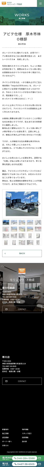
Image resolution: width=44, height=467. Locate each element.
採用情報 (25, 437)
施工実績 (5, 433)
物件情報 (25, 429)
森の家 (24, 441)
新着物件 (5, 429)
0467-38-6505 (25, 464)
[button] (39, 203)
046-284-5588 (26, 458)
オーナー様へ (7, 441)
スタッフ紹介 (27, 433)
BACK (22, 253)
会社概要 (5, 437)
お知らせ (5, 445)
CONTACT (22, 309)
